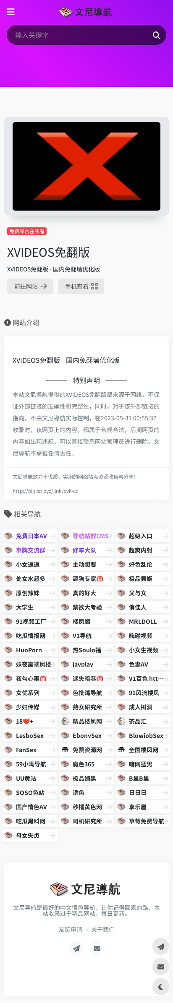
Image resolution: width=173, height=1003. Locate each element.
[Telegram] (76, 948)
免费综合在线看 (27, 230)
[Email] (96, 948)
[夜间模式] (160, 986)
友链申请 (70, 929)
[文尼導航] (86, 12)
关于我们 (103, 929)
